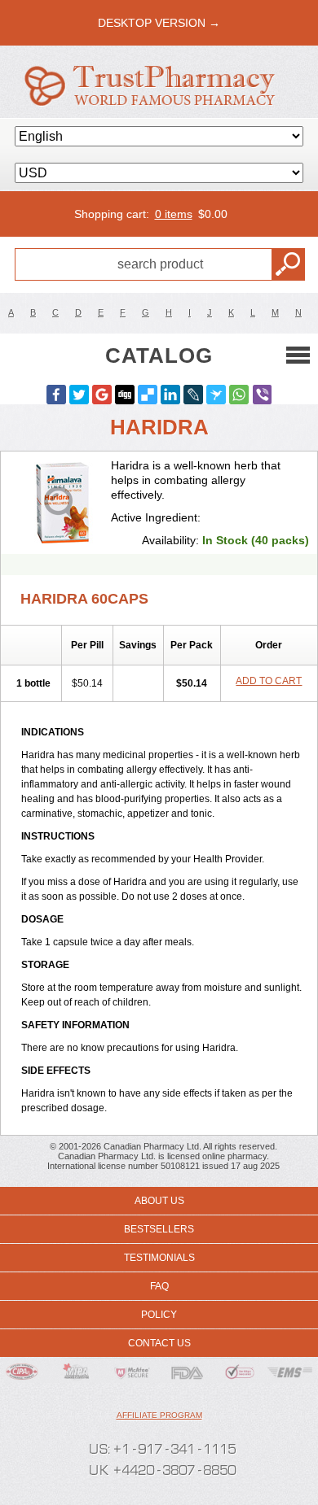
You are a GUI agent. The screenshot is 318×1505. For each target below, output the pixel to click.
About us (159, 1200)
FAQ (159, 1286)
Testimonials (159, 1257)
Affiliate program (159, 1415)
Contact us (159, 1343)
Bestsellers (159, 1229)
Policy (159, 1314)
